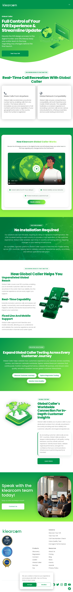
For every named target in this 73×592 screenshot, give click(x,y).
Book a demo (35, 202)
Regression (36, 554)
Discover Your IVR (55, 533)
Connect (35, 557)
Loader (34, 560)
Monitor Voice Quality (36, 381)
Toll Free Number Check (57, 538)
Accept (29, 585)
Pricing (51, 554)
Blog (50, 557)
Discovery (35, 551)
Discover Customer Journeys (24, 375)
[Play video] (36, 169)
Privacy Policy (53, 568)
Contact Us (13, 506)
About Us (52, 551)
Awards (51, 565)
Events (51, 562)
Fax (33, 568)
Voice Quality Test (55, 541)
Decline (44, 585)
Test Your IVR (53, 536)
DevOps (35, 565)
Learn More (49, 461)
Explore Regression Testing (49, 375)
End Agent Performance (57, 544)
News (50, 560)
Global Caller (37, 562)
